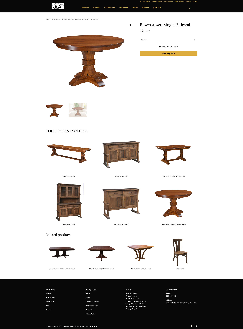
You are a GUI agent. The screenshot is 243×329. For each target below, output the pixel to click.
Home (47, 19)
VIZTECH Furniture (91, 326)
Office (135, 8)
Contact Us (89, 310)
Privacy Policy (90, 314)
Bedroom (85, 8)
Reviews (188, 1)
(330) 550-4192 (171, 296)
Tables (63, 19)
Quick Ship (157, 8)
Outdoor (145, 8)
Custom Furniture (157, 1)
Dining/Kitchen (109, 8)
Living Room (123, 8)
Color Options (179, 1)
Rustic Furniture (168, 1)
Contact (195, 1)
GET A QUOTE (168, 53)
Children (96, 8)
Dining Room (50, 297)
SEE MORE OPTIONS (168, 47)
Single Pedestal (71, 19)
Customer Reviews (92, 301)
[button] (130, 25)
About (148, 1)
